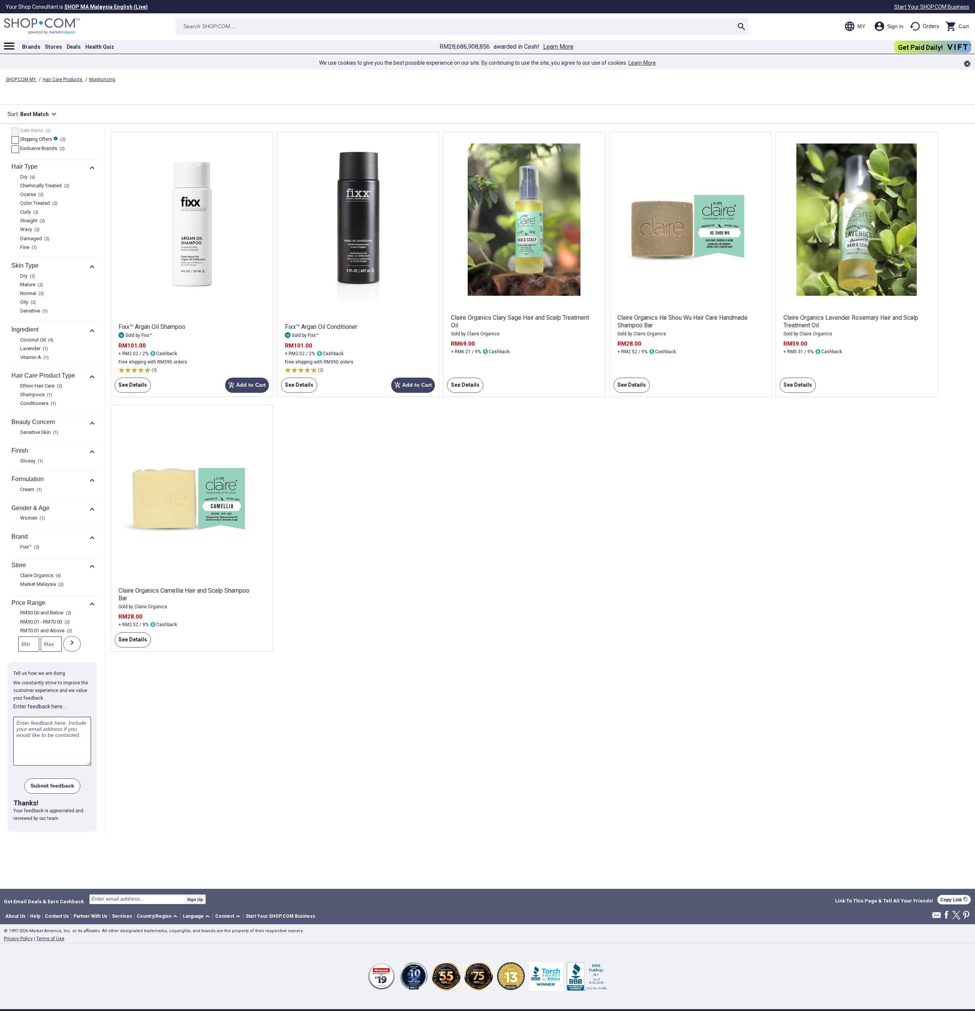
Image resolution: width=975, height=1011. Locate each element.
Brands (31, 47)
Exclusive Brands (41, 148)
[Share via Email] (936, 917)
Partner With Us (90, 916)
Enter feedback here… (39, 706)
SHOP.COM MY (21, 79)
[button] (158, 916)
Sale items (34, 131)
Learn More (558, 47)
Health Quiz (99, 47)
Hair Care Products (63, 79)
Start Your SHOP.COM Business (931, 7)
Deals (74, 47)
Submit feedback (52, 786)
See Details (131, 387)
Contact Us (57, 916)
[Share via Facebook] (946, 915)
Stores (53, 47)
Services (122, 916)
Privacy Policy (18, 938)
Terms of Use (50, 938)
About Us (15, 916)
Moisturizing (102, 79)
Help (35, 916)
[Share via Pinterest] (966, 915)
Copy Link (954, 900)
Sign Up (195, 899)
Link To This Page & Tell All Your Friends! (884, 901)
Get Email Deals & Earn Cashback (44, 901)
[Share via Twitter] (956, 915)
